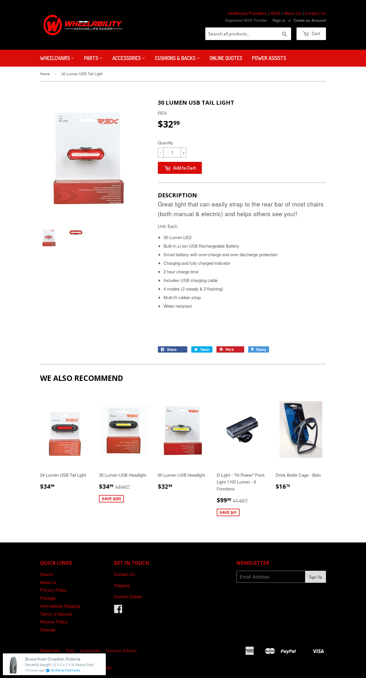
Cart (315, 33)
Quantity (165, 143)
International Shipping (60, 606)
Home (45, 73)
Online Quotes (226, 58)
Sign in (278, 20)
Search (46, 574)
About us (48, 582)
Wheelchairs (55, 58)
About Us (292, 13)
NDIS (275, 13)
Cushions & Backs (175, 58)
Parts (91, 58)
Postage (47, 598)
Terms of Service (56, 614)
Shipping (122, 585)
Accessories (127, 58)
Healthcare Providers (247, 13)
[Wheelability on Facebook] (118, 610)
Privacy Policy (53, 590)
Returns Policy (53, 622)
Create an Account (310, 20)
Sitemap (47, 630)
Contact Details (128, 596)
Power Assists (269, 58)
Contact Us (315, 13)
